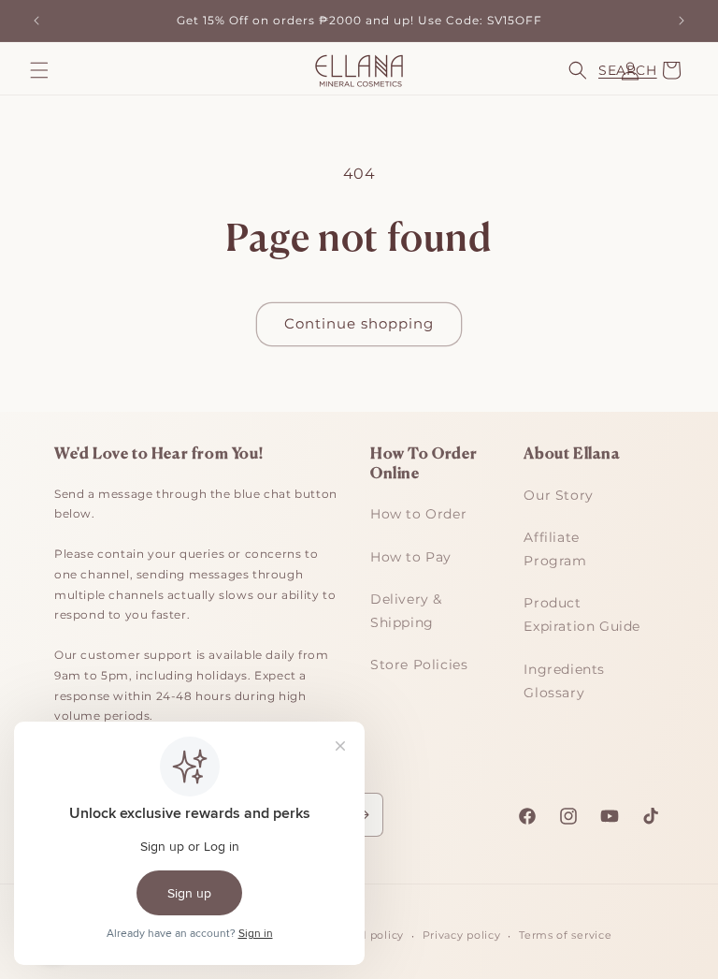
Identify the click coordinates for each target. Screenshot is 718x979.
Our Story (558, 495)
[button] (39, 70)
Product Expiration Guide (582, 614)
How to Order (418, 513)
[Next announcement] (681, 20)
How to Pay (411, 556)
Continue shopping (359, 323)
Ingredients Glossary (564, 681)
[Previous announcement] (36, 20)
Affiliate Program (555, 549)
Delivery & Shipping (406, 611)
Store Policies (418, 664)
